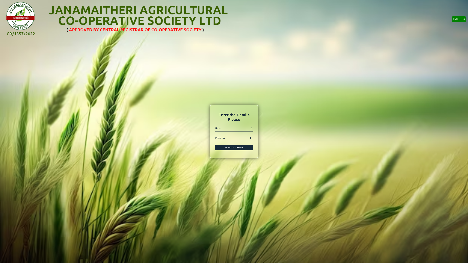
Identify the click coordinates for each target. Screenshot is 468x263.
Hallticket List (459, 19)
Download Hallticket (234, 147)
